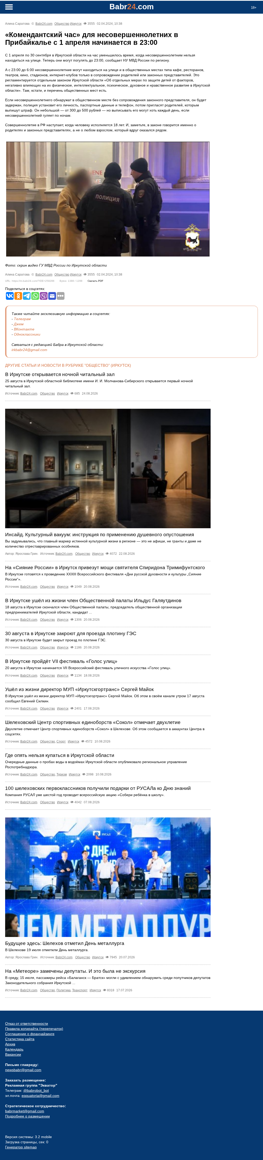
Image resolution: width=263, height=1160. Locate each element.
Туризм (62, 774)
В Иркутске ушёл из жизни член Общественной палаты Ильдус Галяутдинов (93, 600)
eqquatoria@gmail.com (40, 1096)
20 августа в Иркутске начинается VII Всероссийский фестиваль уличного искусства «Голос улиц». (88, 668)
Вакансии (13, 1054)
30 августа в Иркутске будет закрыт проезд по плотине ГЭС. (55, 640)
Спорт (61, 741)
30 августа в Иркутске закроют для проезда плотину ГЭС (70, 633)
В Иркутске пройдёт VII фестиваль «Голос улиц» (61, 661)
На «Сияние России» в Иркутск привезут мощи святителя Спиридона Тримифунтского (105, 567)
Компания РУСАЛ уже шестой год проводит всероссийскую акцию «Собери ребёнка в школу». (85, 795)
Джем (19, 324)
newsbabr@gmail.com (23, 1070)
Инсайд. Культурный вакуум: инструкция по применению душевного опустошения (99, 534)
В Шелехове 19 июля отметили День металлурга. (47, 950)
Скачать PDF (95, 280)
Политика (64, 990)
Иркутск (75, 23)
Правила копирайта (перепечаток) (34, 1029)
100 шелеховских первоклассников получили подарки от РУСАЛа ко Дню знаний (98, 788)
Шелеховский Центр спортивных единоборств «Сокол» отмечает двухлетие (93, 722)
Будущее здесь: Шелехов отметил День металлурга (64, 943)
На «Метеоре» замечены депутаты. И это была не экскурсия (75, 971)
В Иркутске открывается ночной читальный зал (60, 374)
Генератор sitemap (21, 1147)
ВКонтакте (24, 329)
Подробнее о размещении (27, 1116)
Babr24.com (43, 23)
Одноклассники (27, 334)
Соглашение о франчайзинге (29, 1034)
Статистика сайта (19, 1039)
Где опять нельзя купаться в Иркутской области (59, 755)
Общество (61, 23)
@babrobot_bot (36, 1090)
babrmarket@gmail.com (24, 1111)
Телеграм (22, 319)
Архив (10, 1044)
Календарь (14, 1049)
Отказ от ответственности (26, 1023)
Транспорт (80, 990)
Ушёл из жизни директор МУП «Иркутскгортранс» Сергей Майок (79, 689)
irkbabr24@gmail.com (29, 350)
